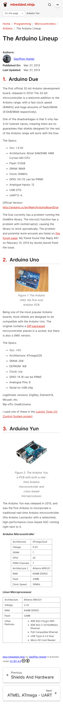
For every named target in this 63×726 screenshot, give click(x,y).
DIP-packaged (36, 326)
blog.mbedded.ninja (14, 656)
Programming (22, 23)
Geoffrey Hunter (24, 58)
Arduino (8, 28)
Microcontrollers (45, 23)
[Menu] (57, 4)
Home (6, 23)
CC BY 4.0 (15, 661)
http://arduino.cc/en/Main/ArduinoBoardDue (30, 207)
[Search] (49, 4)
